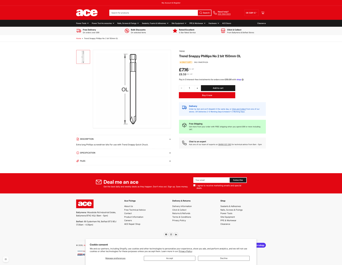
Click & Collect (179, 210)
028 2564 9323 (224, 14)
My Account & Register (171, 3)
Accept (169, 258)
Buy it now (207, 95)
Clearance (261, 23)
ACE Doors (226, 23)
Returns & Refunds (181, 213)
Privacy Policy (185, 251)
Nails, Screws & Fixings (126, 23)
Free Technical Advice (135, 210)
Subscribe (238, 180)
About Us (128, 206)
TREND (182, 51)
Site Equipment (178, 23)
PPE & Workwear (196, 23)
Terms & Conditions (181, 217)
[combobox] (160, 13)
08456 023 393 (224, 144)
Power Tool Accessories (102, 23)
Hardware (213, 23)
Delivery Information (182, 206)
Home (78, 38)
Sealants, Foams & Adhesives (154, 23)
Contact (128, 213)
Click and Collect (239, 109)
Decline (224, 258)
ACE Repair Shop (132, 224)
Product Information (133, 217)
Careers (128, 220)
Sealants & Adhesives (230, 206)
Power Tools (81, 23)
